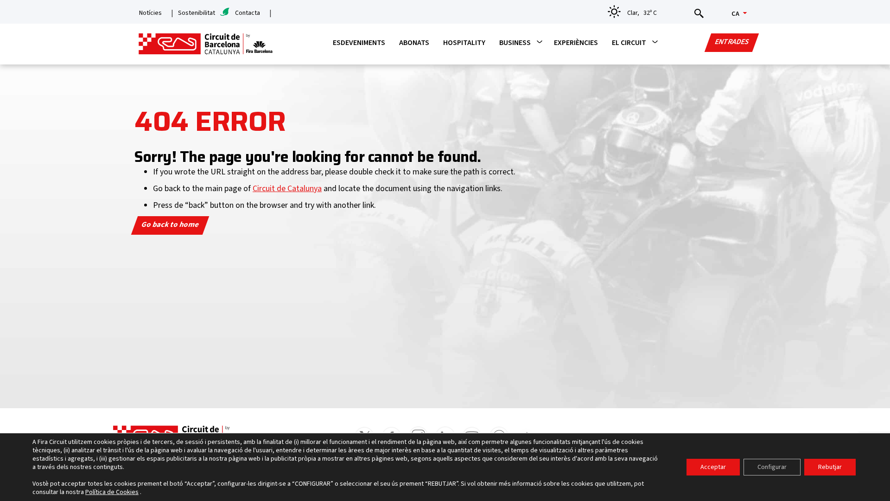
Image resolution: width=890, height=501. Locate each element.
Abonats (414, 43)
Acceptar (713, 467)
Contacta (247, 13)
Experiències (576, 43)
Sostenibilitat (196, 13)
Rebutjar (830, 467)
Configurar (772, 467)
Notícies (150, 13)
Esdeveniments (359, 43)
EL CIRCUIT (629, 43)
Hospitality (464, 43)
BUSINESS (515, 43)
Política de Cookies (112, 492)
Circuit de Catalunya (287, 188)
